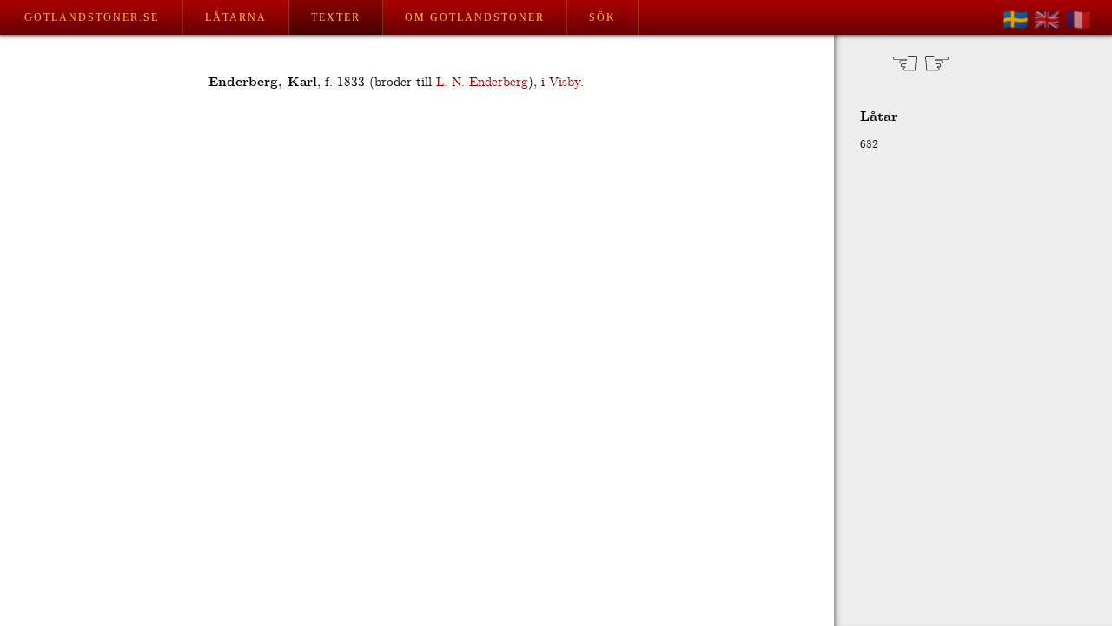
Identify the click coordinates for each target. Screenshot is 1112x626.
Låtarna (236, 17)
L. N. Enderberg (482, 82)
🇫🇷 (1078, 20)
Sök (602, 17)
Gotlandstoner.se (91, 17)
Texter (336, 17)
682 (869, 144)
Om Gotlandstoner (475, 17)
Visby (564, 82)
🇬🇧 (1047, 20)
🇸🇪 (1016, 20)
